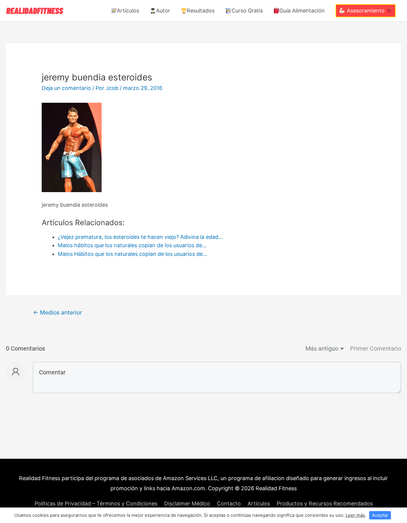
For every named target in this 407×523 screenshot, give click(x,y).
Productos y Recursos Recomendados (325, 503)
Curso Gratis (247, 10)
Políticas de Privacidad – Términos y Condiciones (96, 503)
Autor (163, 10)
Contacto (229, 503)
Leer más (355, 515)
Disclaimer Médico (187, 503)
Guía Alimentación (302, 10)
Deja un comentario (66, 88)
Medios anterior (57, 312)
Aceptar (380, 515)
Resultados (201, 10)
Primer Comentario (375, 348)
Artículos (128, 10)
